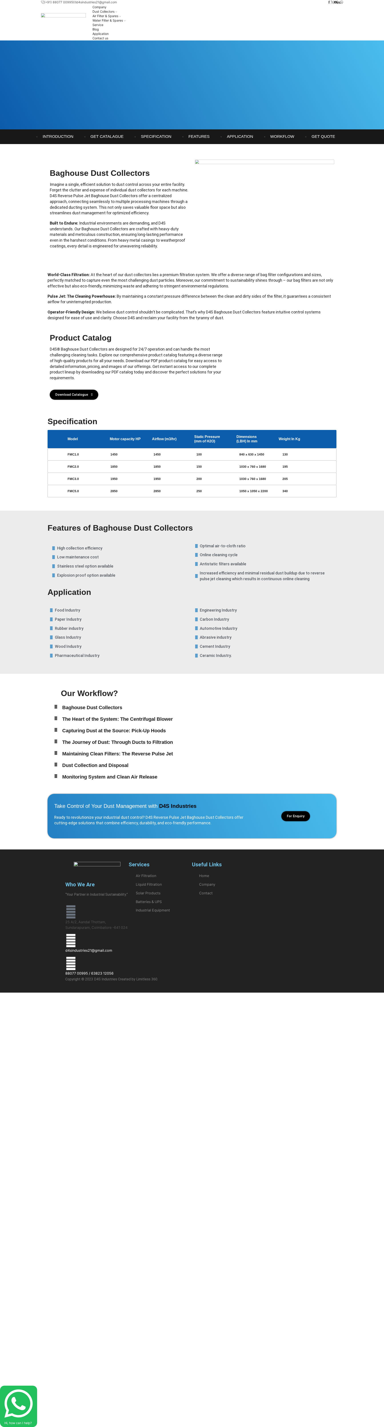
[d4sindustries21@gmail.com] (70, 940)
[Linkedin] (338, 2)
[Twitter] (332, 2)
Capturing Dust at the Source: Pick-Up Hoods (114, 730)
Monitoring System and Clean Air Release (109, 777)
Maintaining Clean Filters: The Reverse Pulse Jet (117, 754)
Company (99, 7)
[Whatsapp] (341, 2)
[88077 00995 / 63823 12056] (70, 963)
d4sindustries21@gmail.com (88, 950)
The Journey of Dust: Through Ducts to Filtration (117, 742)
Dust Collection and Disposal (95, 765)
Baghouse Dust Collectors (92, 707)
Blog (95, 29)
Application (100, 34)
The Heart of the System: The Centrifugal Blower (117, 719)
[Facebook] (329, 2)
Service (97, 25)
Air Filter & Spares (105, 16)
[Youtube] (335, 2)
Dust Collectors (103, 11)
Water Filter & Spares (107, 20)
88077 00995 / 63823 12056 (89, 973)
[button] (135, 707)
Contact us (100, 38)
